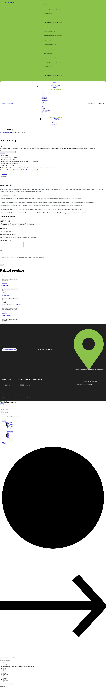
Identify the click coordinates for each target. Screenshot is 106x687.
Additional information (6, 172)
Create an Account (6, 404)
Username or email (4, 406)
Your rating (2, 240)
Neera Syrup (5, 275)
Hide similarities (7, 662)
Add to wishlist (8, 151)
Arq (8, 423)
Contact (3, 443)
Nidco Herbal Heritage (4, 414)
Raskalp (8, 436)
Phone (2, 261)
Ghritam (9, 427)
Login (1, 411)
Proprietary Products (8, 132)
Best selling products (9, 169)
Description (4, 171)
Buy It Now (2, 153)
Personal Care (10, 440)
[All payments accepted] (45, 12)
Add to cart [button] (4, 283)
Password (2, 409)
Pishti (8, 434)
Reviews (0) (4, 174)
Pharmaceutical (15, 132)
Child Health (15, 169)
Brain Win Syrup (6, 315)
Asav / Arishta (10, 424)
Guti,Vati (9, 429)
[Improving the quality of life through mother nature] (45, 8)
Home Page (2, 132)
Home (3, 418)
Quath (8, 435)
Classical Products (8, 422)
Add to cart (2, 151)
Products (4, 421)
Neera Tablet (5, 285)
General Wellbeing (22, 169)
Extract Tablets (10, 426)
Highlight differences (8, 664)
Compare (13, 151)
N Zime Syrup (6, 295)
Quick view (15, 279)
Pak (8, 433)
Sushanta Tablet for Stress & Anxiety (11, 304)
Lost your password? (4, 412)
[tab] (54, 171)
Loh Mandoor (10, 432)
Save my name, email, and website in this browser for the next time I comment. (23, 257)
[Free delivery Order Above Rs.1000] (45, 3)
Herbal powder (10, 431)
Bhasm (8, 425)
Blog (3, 442)
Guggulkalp (9, 428)
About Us (4, 420)
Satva (8, 437)
